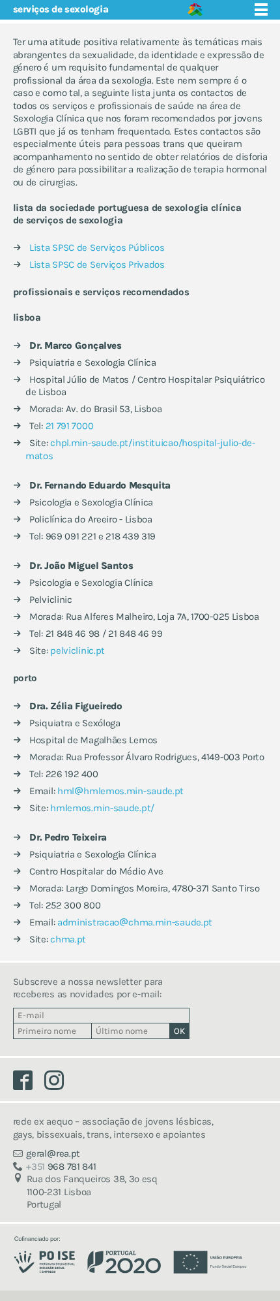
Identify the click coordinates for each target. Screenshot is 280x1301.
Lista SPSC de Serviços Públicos (97, 247)
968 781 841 (61, 1166)
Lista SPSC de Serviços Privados (97, 264)
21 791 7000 (70, 426)
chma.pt (68, 939)
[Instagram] (59, 1083)
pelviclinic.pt (77, 650)
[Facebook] (29, 1083)
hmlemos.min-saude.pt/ (102, 808)
